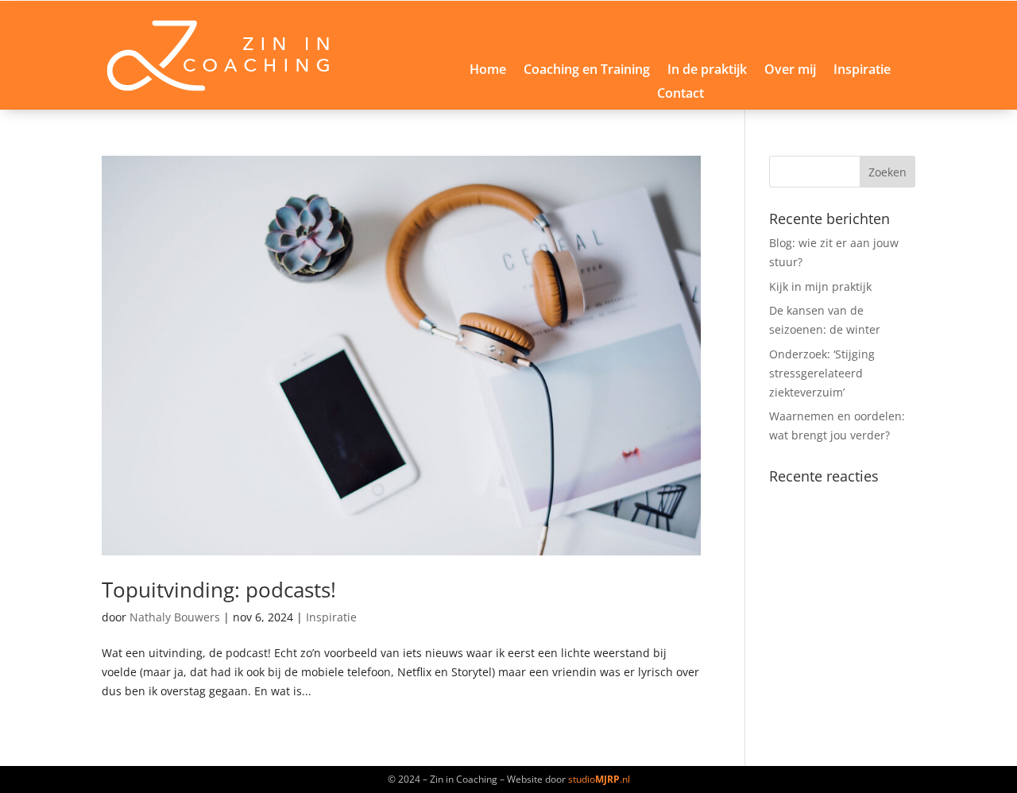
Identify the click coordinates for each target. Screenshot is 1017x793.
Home (488, 71)
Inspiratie (862, 71)
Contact (680, 94)
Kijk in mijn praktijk (820, 286)
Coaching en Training (587, 71)
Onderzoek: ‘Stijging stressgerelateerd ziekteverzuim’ (822, 373)
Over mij (790, 71)
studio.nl (599, 779)
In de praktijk (707, 71)
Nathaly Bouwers (175, 617)
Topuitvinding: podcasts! (219, 589)
